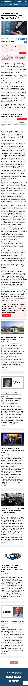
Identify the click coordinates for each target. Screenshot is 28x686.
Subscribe (22, 52)
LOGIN (26, 1)
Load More (14, 662)
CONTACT (17, 677)
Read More (3, 368)
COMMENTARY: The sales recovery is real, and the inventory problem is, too (12, 623)
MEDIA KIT (9, 677)
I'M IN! (22, 118)
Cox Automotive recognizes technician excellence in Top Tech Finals (12, 450)
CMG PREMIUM (21, 1)
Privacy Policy (23, 56)
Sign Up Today (6, 315)
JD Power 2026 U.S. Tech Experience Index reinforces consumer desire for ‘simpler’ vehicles (12, 510)
